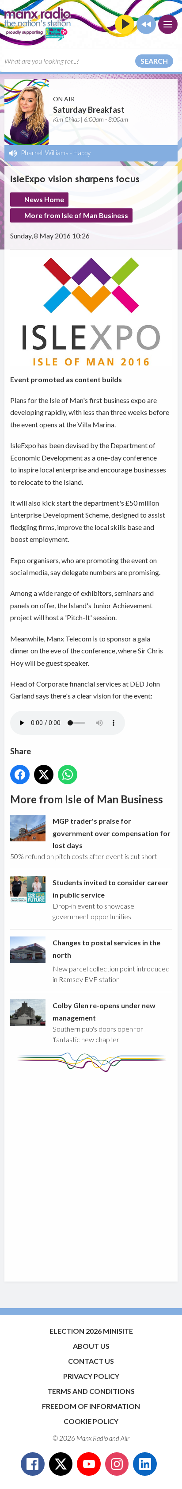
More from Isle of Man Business (76, 215)
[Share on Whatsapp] (67, 774)
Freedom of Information (91, 1406)
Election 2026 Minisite (91, 1331)
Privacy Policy (91, 1376)
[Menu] (168, 24)
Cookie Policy (91, 1421)
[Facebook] (33, 1464)
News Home (44, 199)
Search (154, 61)
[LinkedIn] (145, 1464)
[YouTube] (89, 1464)
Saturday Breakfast (89, 110)
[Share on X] (43, 774)
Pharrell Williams (44, 153)
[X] (61, 1464)
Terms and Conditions (91, 1391)
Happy (82, 153)
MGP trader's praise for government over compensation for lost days (112, 833)
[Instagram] (117, 1464)
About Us (91, 1346)
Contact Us (91, 1361)
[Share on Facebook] (20, 774)
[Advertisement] (91, 1173)
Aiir (125, 1438)
